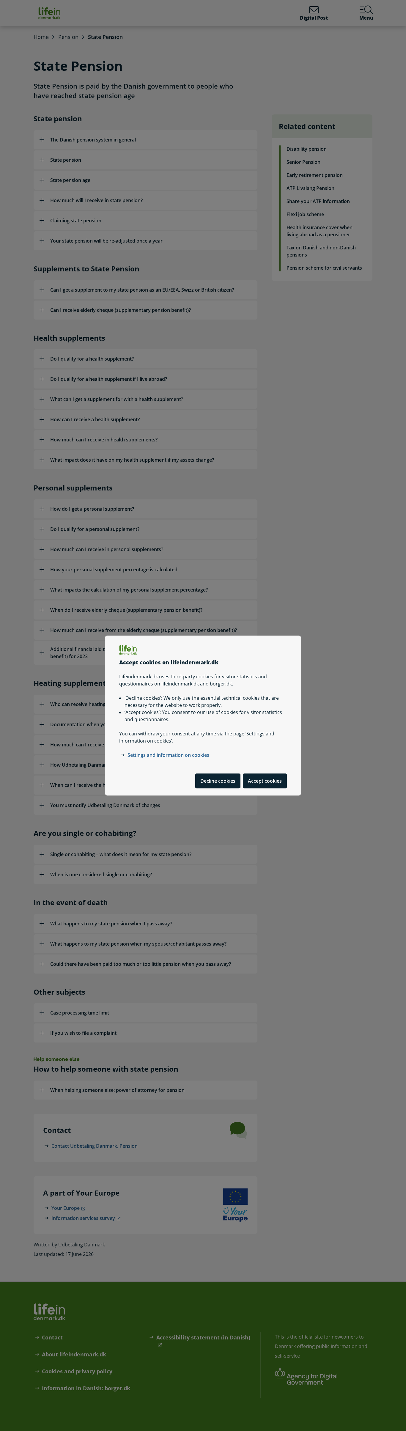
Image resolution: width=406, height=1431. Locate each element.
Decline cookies (217, 781)
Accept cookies (265, 781)
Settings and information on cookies (168, 755)
